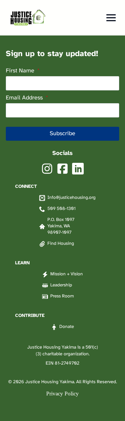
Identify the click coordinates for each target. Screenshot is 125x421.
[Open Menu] (111, 17)
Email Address (27, 98)
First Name (23, 71)
